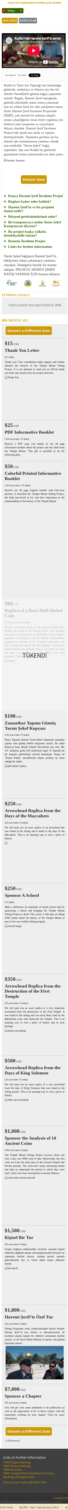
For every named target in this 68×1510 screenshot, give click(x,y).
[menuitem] (13, 10)
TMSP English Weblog (16, 1462)
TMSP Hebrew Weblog (17, 1466)
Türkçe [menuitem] (11, 10)
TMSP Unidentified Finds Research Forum (28, 1473)
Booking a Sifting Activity (18, 1477)
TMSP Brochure (12, 1469)
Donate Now (34, 179)
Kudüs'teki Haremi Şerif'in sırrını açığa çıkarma (34, 2)
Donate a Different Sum (28, 330)
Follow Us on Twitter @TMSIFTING (24, 1482)
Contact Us (60, 1498)
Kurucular (28, 20)
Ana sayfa (10, 20)
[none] (11, 10)
